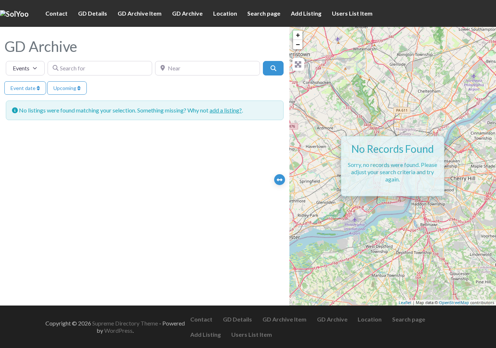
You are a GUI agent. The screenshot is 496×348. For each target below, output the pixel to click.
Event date (24, 88)
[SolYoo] (14, 13)
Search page (263, 13)
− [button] (298, 44)
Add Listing (306, 13)
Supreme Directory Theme (125, 323)
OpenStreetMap (454, 302)
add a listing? (226, 110)
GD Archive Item (140, 13)
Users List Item (352, 13)
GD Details (92, 13)
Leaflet (405, 302)
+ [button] (298, 35)
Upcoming (65, 88)
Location (225, 13)
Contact (56, 13)
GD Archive (187, 13)
